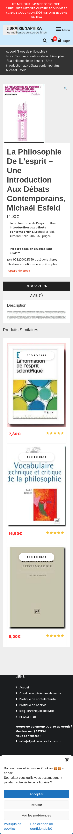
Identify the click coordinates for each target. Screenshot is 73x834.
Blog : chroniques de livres (36, 711)
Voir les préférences (36, 815)
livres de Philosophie (31, 52)
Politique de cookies (12, 826)
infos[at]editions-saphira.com (40, 741)
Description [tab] (36, 286)
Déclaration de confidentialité (41, 826)
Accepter (36, 794)
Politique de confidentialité (37, 699)
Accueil (11, 52)
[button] (67, 760)
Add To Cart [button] (37, 355)
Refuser (36, 805)
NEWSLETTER (27, 717)
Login (66, 41)
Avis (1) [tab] (36, 295)
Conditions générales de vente (40, 693)
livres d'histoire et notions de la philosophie (35, 56)
